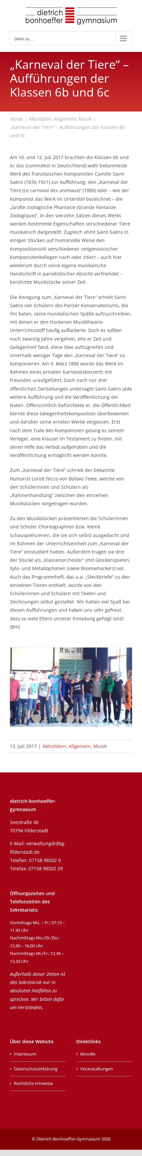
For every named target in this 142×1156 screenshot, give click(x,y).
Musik (100, 746)
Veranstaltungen (96, 1069)
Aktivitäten (54, 746)
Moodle (87, 1054)
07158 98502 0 (45, 860)
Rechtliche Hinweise (33, 1083)
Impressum (25, 1054)
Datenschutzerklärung (35, 1069)
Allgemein (80, 746)
